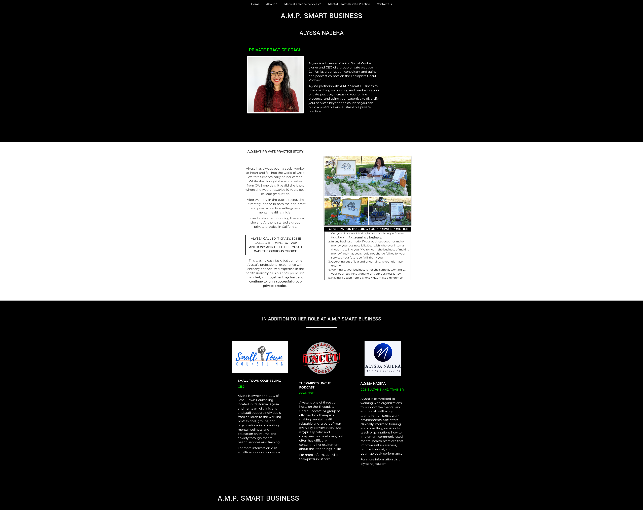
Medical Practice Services (301, 4)
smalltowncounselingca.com (259, 452)
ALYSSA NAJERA (373, 383)
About (270, 4)
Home (255, 4)
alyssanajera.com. (374, 464)
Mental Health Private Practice (349, 4)
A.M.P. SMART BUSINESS (321, 16)
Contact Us (384, 4)
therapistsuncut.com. (315, 459)
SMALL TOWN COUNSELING (259, 381)
